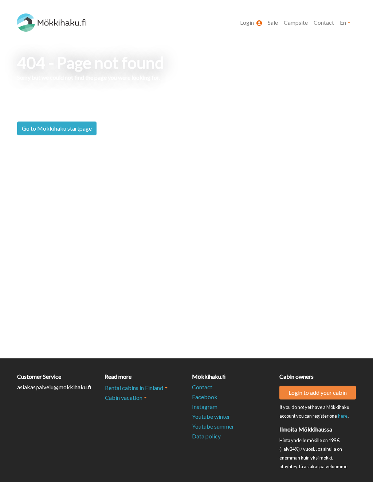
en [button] (343, 22)
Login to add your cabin (317, 392)
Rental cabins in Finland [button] (134, 387)
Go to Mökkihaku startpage (57, 128)
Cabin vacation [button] (123, 397)
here (343, 416)
